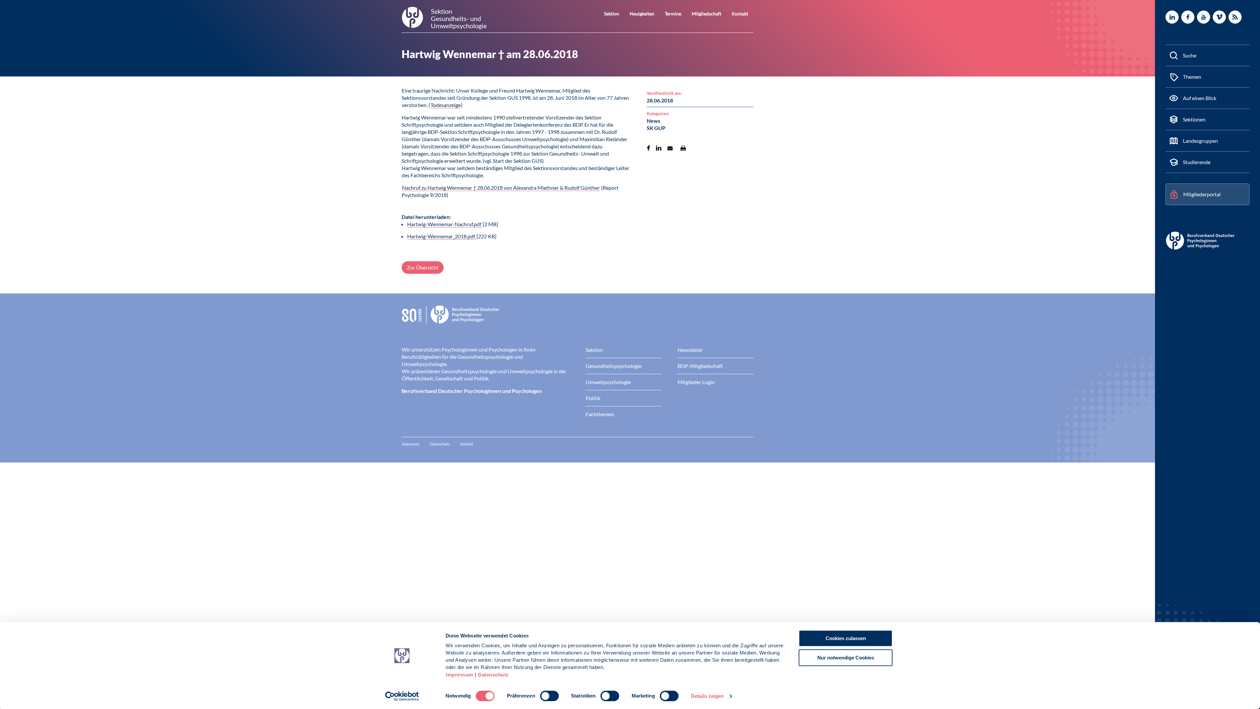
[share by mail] (670, 148)
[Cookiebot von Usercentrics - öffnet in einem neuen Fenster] (402, 696)
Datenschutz (493, 674)
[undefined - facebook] (1187, 17)
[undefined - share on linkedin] (659, 148)
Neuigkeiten (642, 13)
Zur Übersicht (422, 267)
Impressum (459, 674)
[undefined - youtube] (1203, 17)
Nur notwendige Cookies (845, 657)
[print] (683, 148)
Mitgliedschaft (706, 13)
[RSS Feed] (1235, 17)
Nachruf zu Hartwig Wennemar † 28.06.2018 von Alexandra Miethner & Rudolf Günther (501, 187)
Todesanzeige (445, 105)
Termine (673, 13)
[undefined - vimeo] (1219, 17)
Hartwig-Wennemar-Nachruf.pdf (444, 224)
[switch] (549, 696)
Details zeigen (707, 696)
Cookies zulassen (846, 638)
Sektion (611, 13)
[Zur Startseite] (577, 319)
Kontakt (740, 13)
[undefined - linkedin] (1172, 17)
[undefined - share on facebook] (648, 148)
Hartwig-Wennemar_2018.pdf (441, 236)
